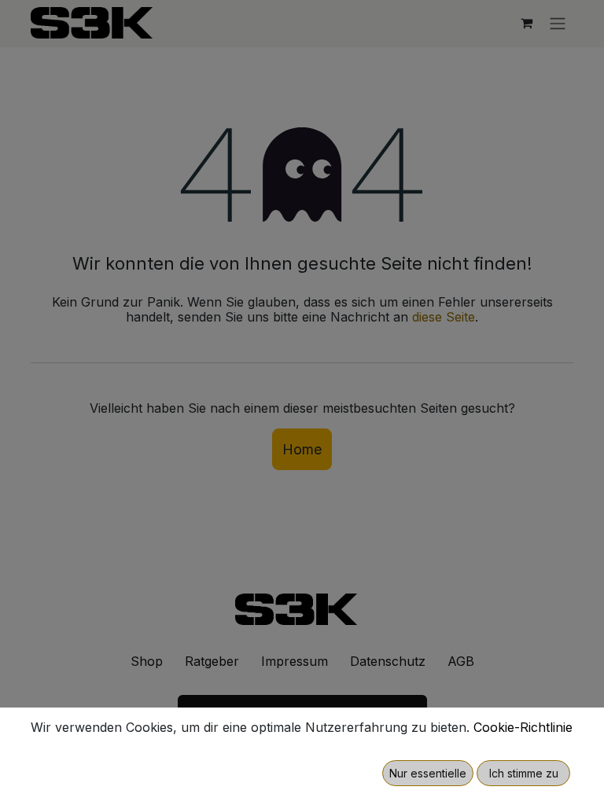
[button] (427, 773)
